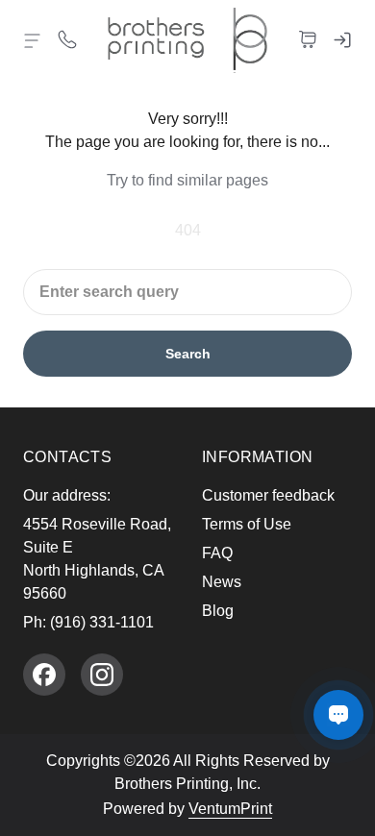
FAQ (217, 553)
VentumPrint (230, 808)
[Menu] (32, 40)
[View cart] (307, 38)
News (221, 582)
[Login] (342, 38)
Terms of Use (246, 524)
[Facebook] (44, 674)
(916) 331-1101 (102, 622)
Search (188, 353)
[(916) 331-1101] (67, 38)
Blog (218, 610)
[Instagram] (102, 674)
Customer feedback (268, 495)
